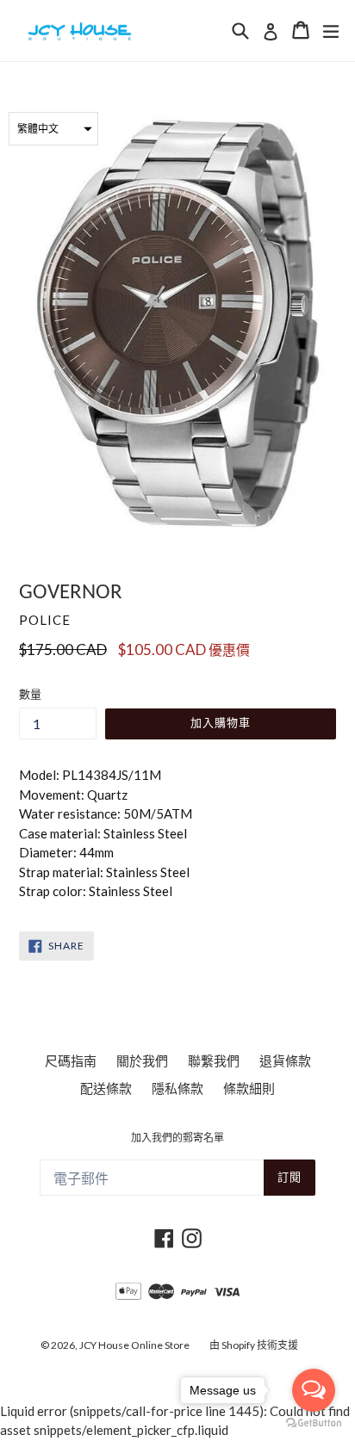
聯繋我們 (214, 1060)
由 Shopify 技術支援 (253, 1345)
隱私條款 (177, 1088)
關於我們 (142, 1060)
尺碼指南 (71, 1060)
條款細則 (249, 1088)
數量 (30, 694)
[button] (53, 128)
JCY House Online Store (134, 1345)
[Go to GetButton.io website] (313, 1423)
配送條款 (106, 1088)
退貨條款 (285, 1060)
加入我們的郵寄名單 (177, 1139)
